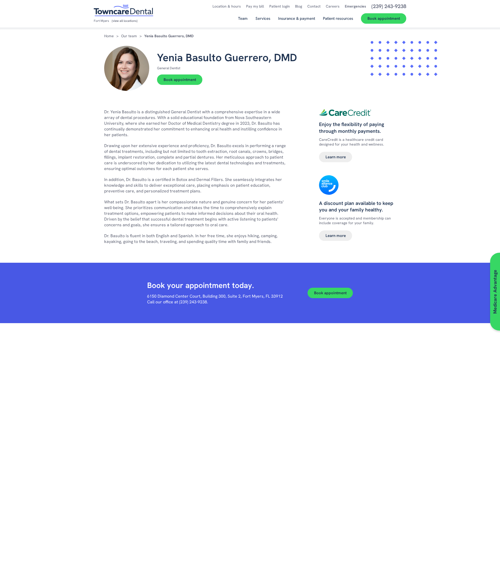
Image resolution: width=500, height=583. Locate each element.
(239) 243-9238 (193, 302)
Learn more (336, 157)
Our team (129, 36)
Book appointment (180, 79)
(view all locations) (125, 21)
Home (109, 36)
